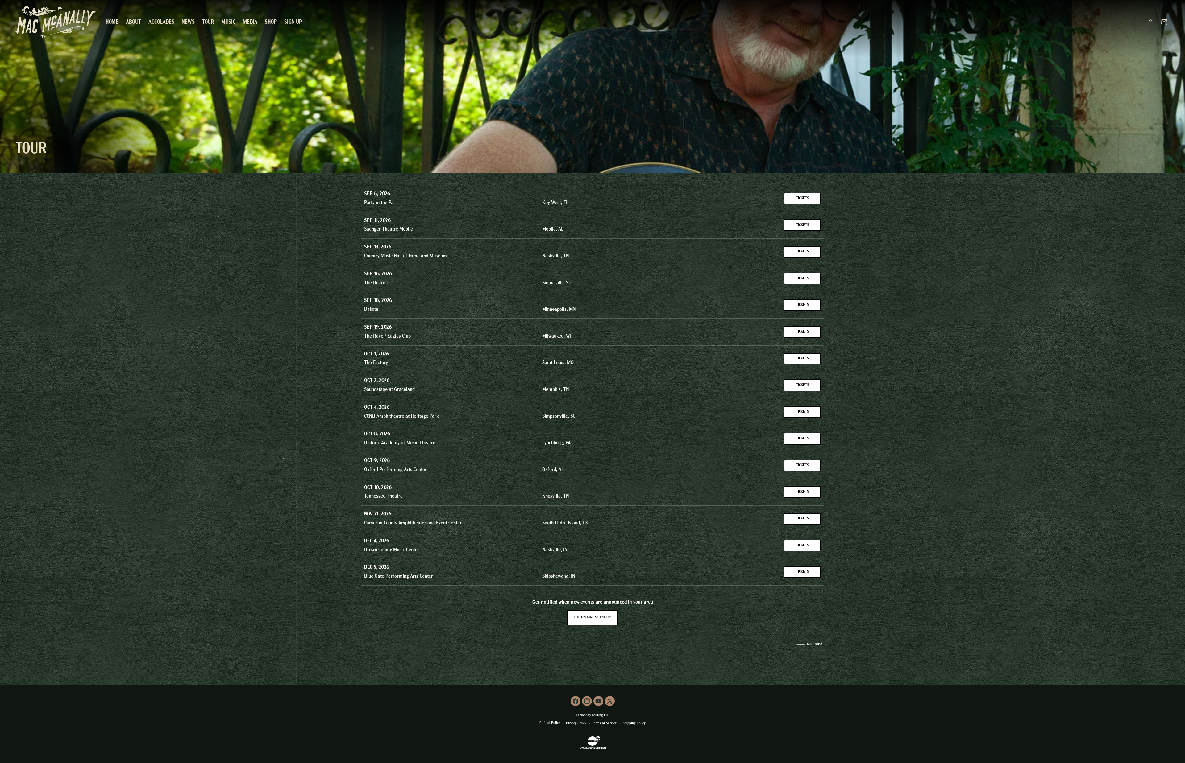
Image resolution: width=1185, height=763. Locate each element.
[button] (250, 22)
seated (816, 644)
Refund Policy (549, 723)
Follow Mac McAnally (592, 617)
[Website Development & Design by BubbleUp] (592, 748)
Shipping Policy (634, 723)
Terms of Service (604, 723)
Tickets (802, 198)
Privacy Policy (576, 723)
